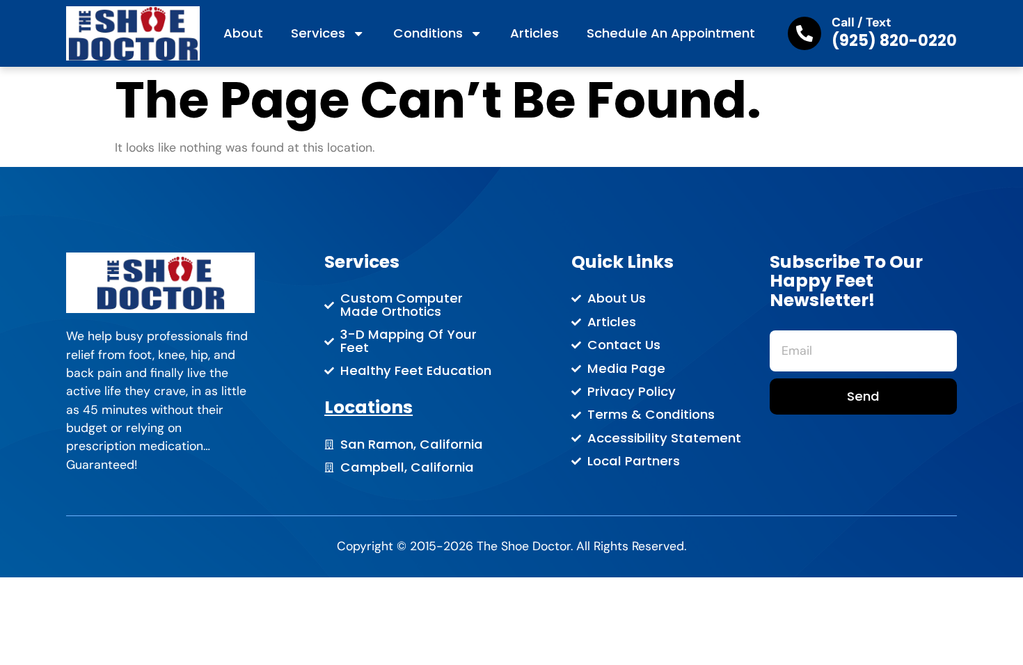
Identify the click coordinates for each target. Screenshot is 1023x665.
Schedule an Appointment (671, 33)
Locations (368, 407)
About (243, 33)
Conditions (428, 33)
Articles (534, 33)
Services (318, 33)
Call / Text (861, 22)
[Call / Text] (804, 33)
